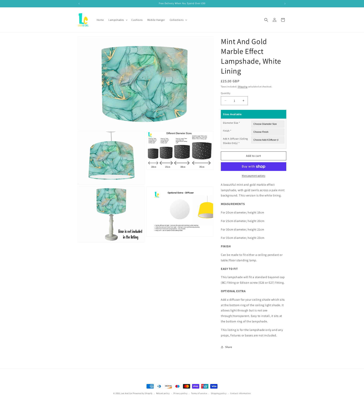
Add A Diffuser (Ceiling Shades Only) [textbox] (235, 141)
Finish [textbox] (227, 130)
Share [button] (228, 347)
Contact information (240, 393)
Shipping (242, 86)
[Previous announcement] (79, 3)
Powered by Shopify (142, 393)
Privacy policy (180, 393)
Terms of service (199, 393)
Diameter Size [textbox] (231, 122)
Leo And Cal (127, 393)
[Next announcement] (285, 3)
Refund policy (163, 393)
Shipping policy (219, 393)
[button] (117, 20)
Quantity (225, 93)
